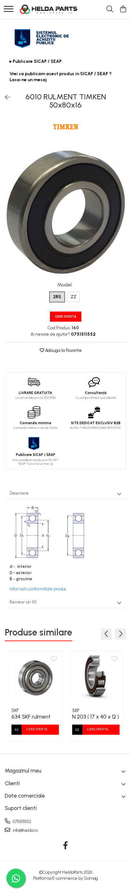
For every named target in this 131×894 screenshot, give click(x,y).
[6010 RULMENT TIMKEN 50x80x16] (65, 212)
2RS (57, 296)
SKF (15, 710)
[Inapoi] (5, 97)
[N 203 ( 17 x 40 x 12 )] (96, 677)
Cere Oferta (65, 316)
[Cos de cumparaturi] (123, 9)
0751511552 (21, 821)
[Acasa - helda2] (48, 9)
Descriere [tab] (19, 493)
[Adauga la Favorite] (54, 659)
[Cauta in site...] (110, 9)
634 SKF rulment (31, 716)
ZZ (73, 296)
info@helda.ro (25, 830)
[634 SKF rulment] (35, 677)
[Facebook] (65, 845)
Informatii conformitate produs (38, 589)
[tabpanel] (65, 212)
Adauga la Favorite (63, 350)
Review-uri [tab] (23, 602)
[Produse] (8, 9)
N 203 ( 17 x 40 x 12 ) (95, 716)
